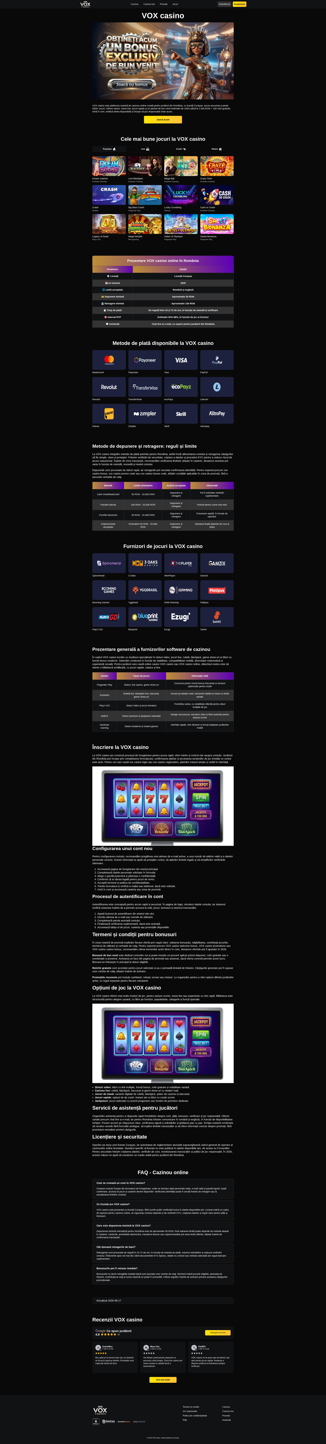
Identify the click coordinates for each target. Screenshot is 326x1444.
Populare (107, 149)
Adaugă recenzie (218, 1332)
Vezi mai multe (163, 1380)
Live (143, 149)
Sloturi (215, 149)
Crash (179, 149)
